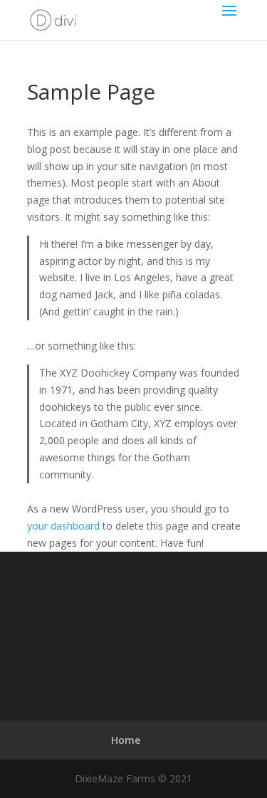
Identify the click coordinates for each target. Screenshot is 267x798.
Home (125, 740)
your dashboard (63, 525)
